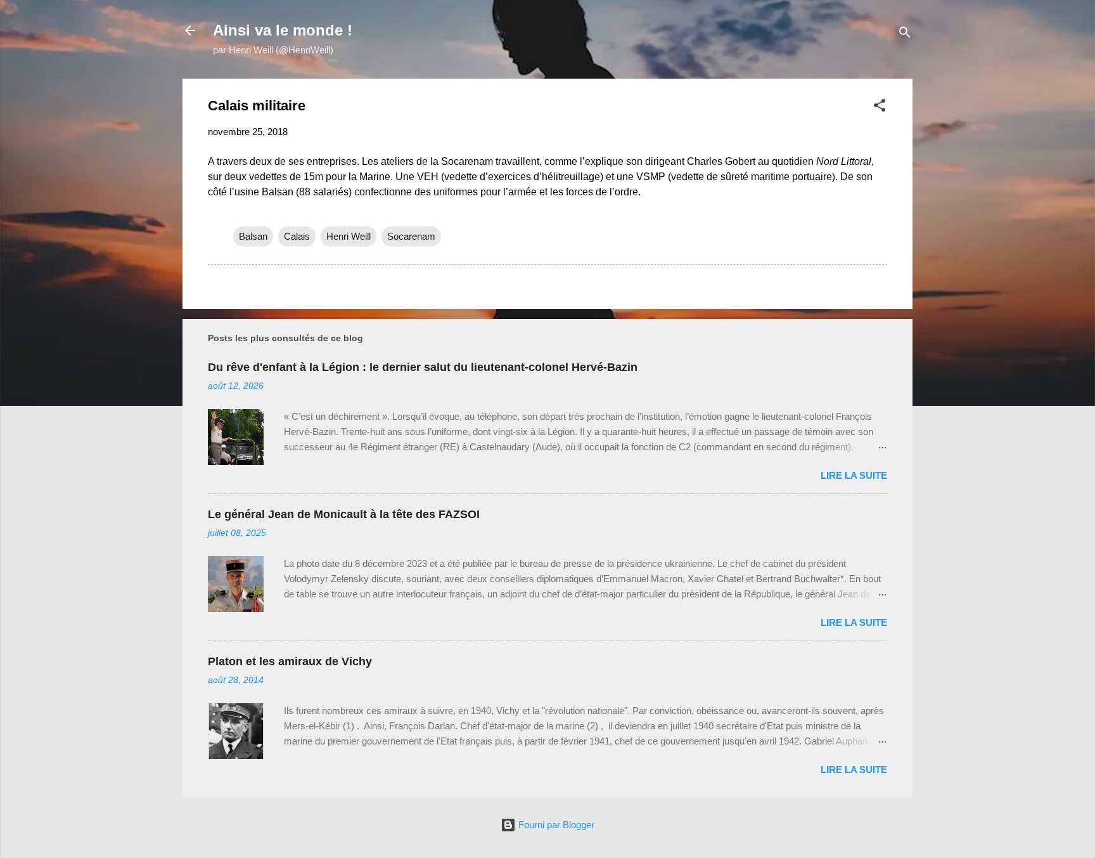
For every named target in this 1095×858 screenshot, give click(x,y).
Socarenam (411, 236)
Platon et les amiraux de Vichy (290, 661)
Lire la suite (854, 475)
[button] (879, 107)
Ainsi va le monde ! (282, 30)
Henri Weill (348, 236)
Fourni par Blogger (555, 824)
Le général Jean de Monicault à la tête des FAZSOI (344, 514)
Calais (297, 236)
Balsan (253, 236)
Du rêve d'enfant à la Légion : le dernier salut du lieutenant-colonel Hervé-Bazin (422, 367)
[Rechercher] (904, 34)
